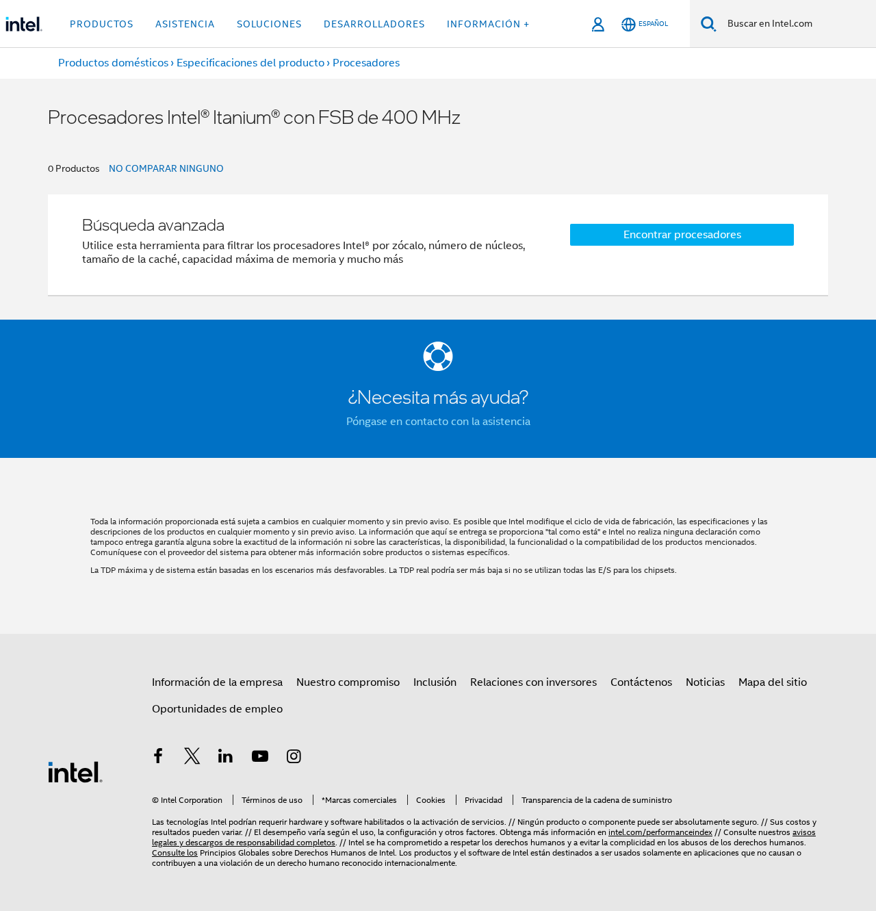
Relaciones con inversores (533, 682)
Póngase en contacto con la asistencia (438, 421)
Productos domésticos (113, 63)
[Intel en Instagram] (293, 758)
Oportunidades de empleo (217, 709)
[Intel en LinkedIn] (225, 758)
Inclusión (434, 682)
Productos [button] (101, 24)
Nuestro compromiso (348, 682)
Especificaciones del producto (250, 63)
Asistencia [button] (185, 24)
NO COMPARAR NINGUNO (166, 168)
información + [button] (488, 24)
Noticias (705, 682)
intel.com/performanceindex (660, 832)
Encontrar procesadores (682, 235)
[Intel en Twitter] (192, 758)
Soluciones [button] (269, 24)
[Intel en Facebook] (158, 758)
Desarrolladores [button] (374, 24)
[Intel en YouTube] (260, 758)
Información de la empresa (217, 682)
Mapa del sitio (772, 682)
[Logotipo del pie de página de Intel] (75, 771)
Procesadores (366, 63)
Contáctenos (641, 682)
